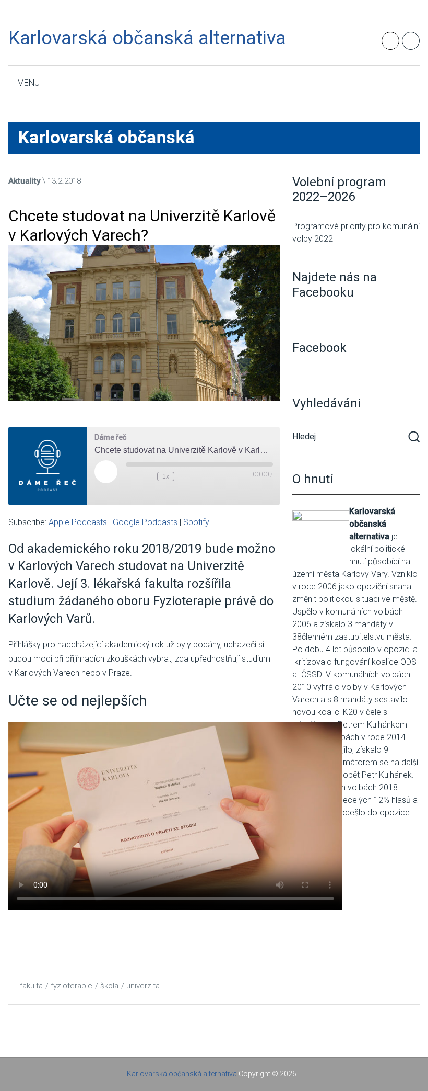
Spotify (196, 522)
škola (109, 986)
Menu (28, 83)
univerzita (143, 986)
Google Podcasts (145, 522)
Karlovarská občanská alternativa (147, 38)
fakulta (31, 986)
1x (165, 476)
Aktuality (24, 181)
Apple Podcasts (78, 522)
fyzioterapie (71, 986)
